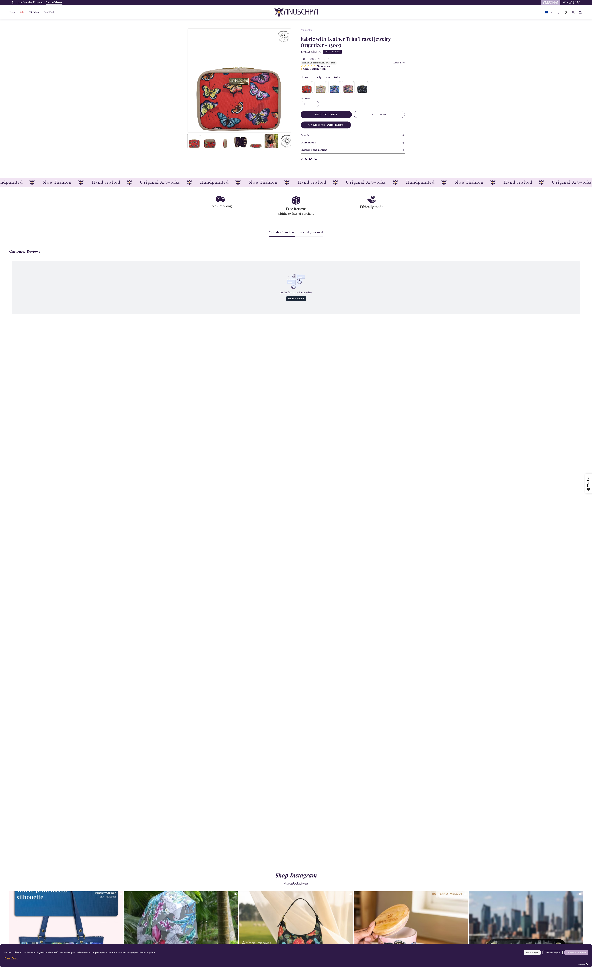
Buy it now (379, 114)
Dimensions (308, 142)
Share (311, 158)
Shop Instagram (296, 875)
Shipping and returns (314, 150)
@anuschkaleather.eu (296, 883)
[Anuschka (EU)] (296, 12)
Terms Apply (31, 2)
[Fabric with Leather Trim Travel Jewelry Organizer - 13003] (194, 141)
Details (305, 135)
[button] (33, 12)
